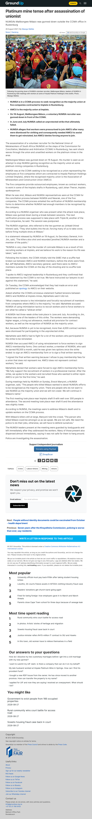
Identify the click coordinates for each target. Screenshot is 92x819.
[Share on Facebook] (40, 461)
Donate (73, 3)
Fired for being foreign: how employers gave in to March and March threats (48, 597)
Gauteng (15, 32)
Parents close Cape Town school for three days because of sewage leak (50, 602)
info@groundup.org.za (14, 804)
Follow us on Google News (15, 776)
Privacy (8, 768)
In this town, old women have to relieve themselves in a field (45, 641)
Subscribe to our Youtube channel (18, 791)
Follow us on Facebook (14, 782)
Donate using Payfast (46, 449)
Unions (54, 469)
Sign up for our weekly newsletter (18, 771)
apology (23, 288)
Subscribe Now (19, 505)
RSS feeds (9, 774)
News (8, 32)
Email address (15, 499)
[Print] (52, 461)
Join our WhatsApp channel (16, 794)
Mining (44, 469)
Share (63, 32)
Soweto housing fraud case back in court (36, 629)
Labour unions (32, 469)
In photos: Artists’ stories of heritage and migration (40, 623)
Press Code (62, 744)
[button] (85, 3)
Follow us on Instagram (14, 788)
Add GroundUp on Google (77, 32)
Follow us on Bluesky (13, 785)
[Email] (48, 461)
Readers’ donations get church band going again (39, 590)
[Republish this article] (56, 461)
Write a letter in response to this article (46, 538)
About (8, 765)
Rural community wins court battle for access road (40, 617)
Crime (20, 469)
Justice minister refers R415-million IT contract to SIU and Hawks (47, 635)
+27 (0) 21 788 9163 (13, 806)
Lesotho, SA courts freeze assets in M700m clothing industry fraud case (50, 584)
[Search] (80, 3)
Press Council (33, 744)
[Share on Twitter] (44, 461)
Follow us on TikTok (13, 779)
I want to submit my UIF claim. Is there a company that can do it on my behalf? (44, 664)
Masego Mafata (28, 29)
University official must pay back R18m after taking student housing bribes (48, 578)
